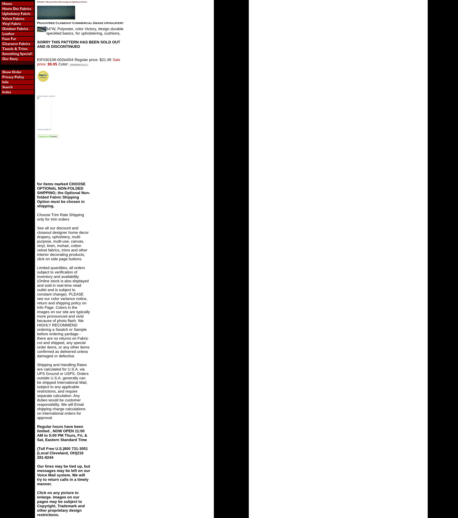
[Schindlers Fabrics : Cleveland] (44, 127)
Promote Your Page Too (44, 129)
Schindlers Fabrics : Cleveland (46, 96)
